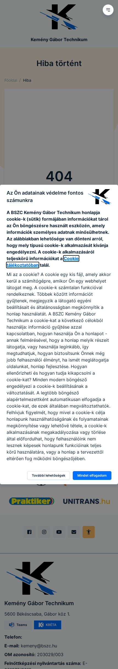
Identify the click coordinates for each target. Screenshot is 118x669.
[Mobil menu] (108, 9)
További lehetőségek (48, 475)
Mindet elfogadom (92, 475)
